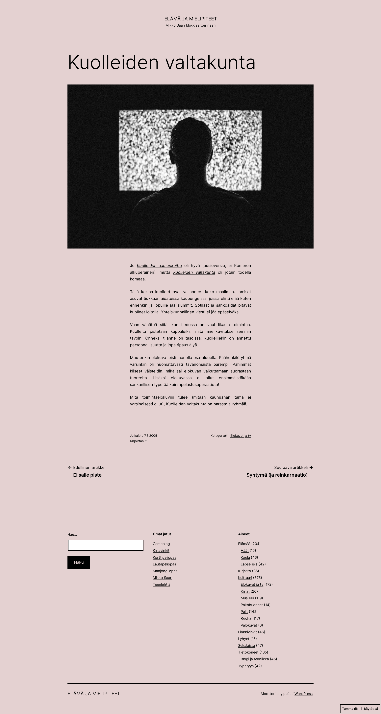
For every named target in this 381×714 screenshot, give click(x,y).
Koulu (245, 557)
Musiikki (247, 598)
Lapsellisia (249, 564)
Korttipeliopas (164, 557)
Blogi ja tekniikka (255, 659)
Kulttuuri (245, 578)
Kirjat (245, 591)
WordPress (303, 694)
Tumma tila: (351, 709)
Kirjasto (244, 571)
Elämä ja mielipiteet (190, 19)
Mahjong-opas (165, 571)
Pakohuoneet (252, 605)
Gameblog (161, 544)
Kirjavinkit (161, 550)
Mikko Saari (162, 578)
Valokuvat (249, 625)
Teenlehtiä (161, 584)
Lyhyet (243, 639)
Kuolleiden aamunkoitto (159, 265)
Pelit (244, 611)
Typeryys (246, 666)
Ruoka (246, 618)
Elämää (244, 544)
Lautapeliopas (164, 564)
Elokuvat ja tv (240, 436)
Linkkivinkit (247, 632)
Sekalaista (246, 645)
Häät (245, 550)
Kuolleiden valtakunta (194, 272)
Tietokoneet (248, 652)
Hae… (72, 534)
